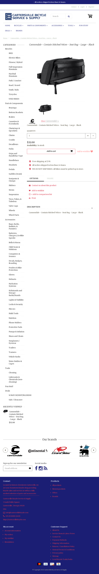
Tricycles (13, 94)
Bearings (12, 108)
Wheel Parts (14, 215)
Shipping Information (60, 543)
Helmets (12, 279)
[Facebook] (36, 468)
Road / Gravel (14, 85)
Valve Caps (13, 206)
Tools (71, 25)
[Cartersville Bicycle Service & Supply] (25, 16)
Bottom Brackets (16, 112)
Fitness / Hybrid (15, 62)
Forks (11, 149)
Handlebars (14, 160)
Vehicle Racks (14, 357)
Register (91, 7)
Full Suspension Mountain (15, 68)
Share (50, 178)
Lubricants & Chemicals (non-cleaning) (16, 379)
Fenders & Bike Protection (15, 269)
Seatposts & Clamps (14, 180)
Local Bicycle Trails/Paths (62, 559)
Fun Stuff (83, 25)
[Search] (68, 16)
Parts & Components (36, 25)
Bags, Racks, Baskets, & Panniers (14, 226)
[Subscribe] (30, 467)
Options (34, 178)
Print (33, 198)
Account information (13, 531)
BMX (11, 53)
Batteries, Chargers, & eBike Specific (16, 235)
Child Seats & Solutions (14, 248)
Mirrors (12, 309)
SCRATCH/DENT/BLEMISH (16, 395)
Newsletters (9, 542)
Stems (11, 190)
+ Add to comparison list (41, 194)
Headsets (13, 165)
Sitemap (55, 556)
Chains (12, 135)
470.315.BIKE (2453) (13, 516)
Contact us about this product (43, 185)
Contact (73, 7)
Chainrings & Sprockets (14, 129)
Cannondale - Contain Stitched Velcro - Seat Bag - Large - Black (33, 38)
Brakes (12, 117)
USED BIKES (14, 99)
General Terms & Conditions (63, 550)
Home (7, 25)
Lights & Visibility (16, 300)
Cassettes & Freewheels (14, 122)
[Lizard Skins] (61, 451)
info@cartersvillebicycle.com (17, 513)
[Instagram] (41, 468)
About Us (55, 530)
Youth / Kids (14, 90)
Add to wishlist (83, 151)
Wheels (12, 210)
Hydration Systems (13, 285)
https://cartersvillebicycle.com (14, 520)
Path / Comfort (15, 81)
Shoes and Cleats (16, 336)
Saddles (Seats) (15, 174)
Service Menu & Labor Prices (63, 533)
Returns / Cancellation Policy (63, 546)
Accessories (57, 25)
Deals (8, 31)
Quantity (31, 131)
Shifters (12, 185)
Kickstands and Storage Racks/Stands (15, 293)
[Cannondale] (15, 451)
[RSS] (45, 468)
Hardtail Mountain (13, 75)
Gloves (11, 275)
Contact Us (56, 537)
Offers (54, 493)
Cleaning (12, 373)
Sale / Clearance (15, 400)
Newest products (58, 489)
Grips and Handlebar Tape (16, 154)
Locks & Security (16, 304)
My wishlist (9, 538)
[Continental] (38, 451)
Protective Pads (15, 327)
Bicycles (18, 25)
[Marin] (84, 451)
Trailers (12, 348)
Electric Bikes (14, 58)
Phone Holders (15, 323)
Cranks (12, 140)
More (49, 121)
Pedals (12, 169)
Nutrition (12, 318)
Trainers (12, 352)
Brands (19, 31)
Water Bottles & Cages (15, 362)
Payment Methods (59, 540)
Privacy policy (57, 553)
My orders (9, 535)
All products (56, 485)
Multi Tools (13, 313)
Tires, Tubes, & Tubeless (15, 200)
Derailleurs (13, 144)
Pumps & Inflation (16, 332)
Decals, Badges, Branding (15, 262)
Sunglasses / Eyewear (14, 342)
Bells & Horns (14, 242)
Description (33, 207)
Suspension (14, 194)
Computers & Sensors (14, 255)
